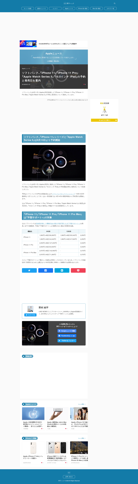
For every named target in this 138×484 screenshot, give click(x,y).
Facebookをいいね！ (68, 336)
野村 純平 (43, 307)
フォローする (31, 315)
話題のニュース (41, 8)
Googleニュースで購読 (68, 331)
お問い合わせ (69, 477)
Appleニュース (69, 8)
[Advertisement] (69, 26)
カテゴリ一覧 (110, 8)
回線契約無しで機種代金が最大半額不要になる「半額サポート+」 (58, 223)
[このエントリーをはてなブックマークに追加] (62, 270)
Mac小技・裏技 (96, 8)
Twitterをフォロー (68, 340)
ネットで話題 (27, 8)
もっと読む (81, 404)
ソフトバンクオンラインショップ (63, 194)
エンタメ (55, 8)
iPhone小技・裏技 (82, 8)
